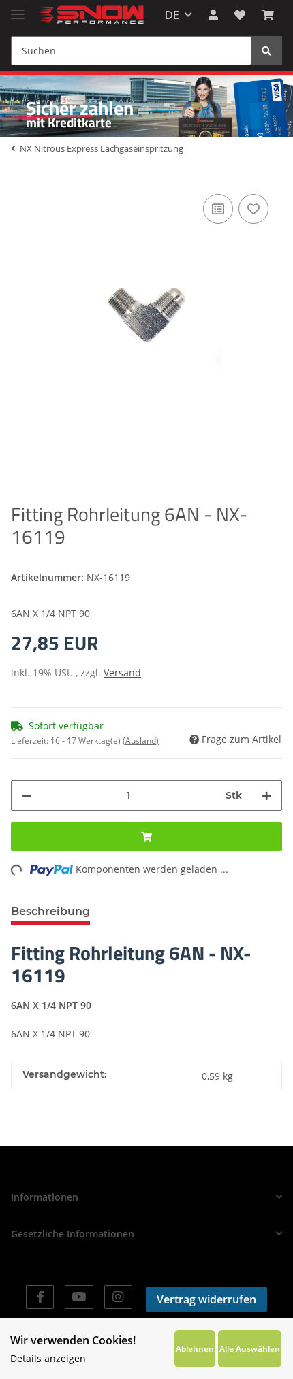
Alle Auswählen (249, 1348)
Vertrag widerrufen (206, 1299)
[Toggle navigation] (18, 8)
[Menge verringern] (27, 795)
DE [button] (172, 14)
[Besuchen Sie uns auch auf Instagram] (118, 1297)
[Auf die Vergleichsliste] (218, 209)
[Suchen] (266, 50)
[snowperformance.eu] (89, 15)
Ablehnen (195, 1348)
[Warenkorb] (267, 15)
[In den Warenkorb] (146, 836)
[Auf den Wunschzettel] (253, 209)
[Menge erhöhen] (266, 795)
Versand (122, 672)
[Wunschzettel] (239, 15)
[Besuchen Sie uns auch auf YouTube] (79, 1297)
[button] (213, 15)
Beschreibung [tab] (50, 911)
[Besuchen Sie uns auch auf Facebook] (40, 1297)
